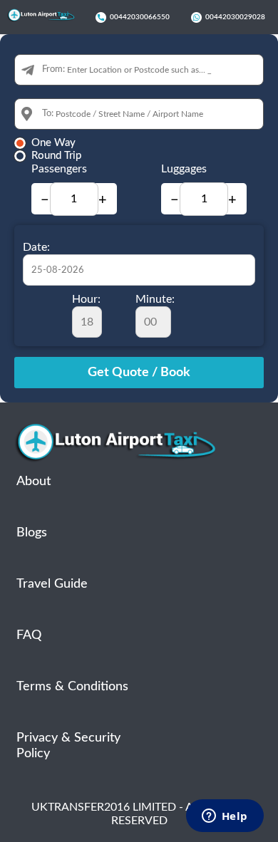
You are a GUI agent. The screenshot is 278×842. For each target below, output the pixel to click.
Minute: (155, 299)
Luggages (184, 169)
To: (47, 113)
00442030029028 (235, 17)
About (33, 481)
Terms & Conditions (72, 686)
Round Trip (56, 155)
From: (53, 69)
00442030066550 (140, 17)
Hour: (86, 299)
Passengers (59, 169)
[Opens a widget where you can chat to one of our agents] (224, 817)
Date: (36, 247)
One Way (53, 142)
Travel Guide (52, 584)
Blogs (31, 532)
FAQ (28, 635)
